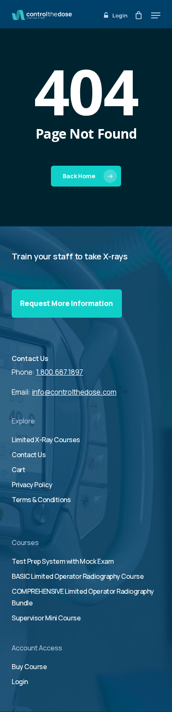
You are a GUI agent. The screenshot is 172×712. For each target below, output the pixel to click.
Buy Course (29, 666)
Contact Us (30, 358)
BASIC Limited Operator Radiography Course (78, 576)
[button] (155, 15)
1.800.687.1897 (59, 372)
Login (20, 681)
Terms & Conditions (41, 499)
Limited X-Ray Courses (46, 439)
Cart (18, 469)
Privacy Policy (32, 484)
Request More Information (66, 303)
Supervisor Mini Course (46, 617)
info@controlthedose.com (74, 392)
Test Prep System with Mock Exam (63, 561)
